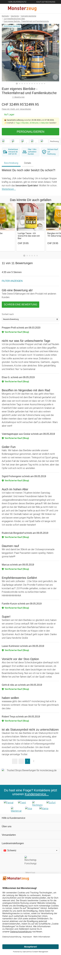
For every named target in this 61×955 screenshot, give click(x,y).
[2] (19, 83)
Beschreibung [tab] (11, 163)
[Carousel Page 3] (29, 255)
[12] (44, 83)
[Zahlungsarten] (30, 807)
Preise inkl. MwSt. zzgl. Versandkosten (16, 109)
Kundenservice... (37, 794)
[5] (27, 83)
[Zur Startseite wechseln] (23, 8)
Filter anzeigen (12, 281)
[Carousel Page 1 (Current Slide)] (24, 256)
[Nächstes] (56, 54)
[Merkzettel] (49, 8)
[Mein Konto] (55, 8)
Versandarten (9, 835)
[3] (22, 83)
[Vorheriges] (5, 54)
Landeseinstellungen (13, 843)
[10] (39, 83)
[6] (29, 83)
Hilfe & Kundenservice (13, 818)
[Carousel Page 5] (34, 255)
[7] (32, 83)
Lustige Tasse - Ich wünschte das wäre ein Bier (29, 236)
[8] (34, 83)
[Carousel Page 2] (27, 255)
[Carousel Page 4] (32, 255)
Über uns (6, 826)
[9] (37, 83)
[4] (24, 83)
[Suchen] (43, 8)
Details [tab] (27, 163)
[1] (17, 84)
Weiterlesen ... (9, 189)
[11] (42, 83)
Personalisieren (30, 131)
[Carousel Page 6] (37, 255)
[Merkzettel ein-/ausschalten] (55, 77)
